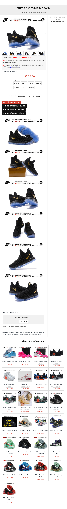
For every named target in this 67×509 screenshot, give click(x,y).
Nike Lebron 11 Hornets (25, 475)
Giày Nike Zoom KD (19, 332)
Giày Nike (12, 332)
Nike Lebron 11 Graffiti (9, 475)
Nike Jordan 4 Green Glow (9, 408)
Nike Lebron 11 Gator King (56, 452)
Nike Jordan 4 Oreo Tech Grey (56, 408)
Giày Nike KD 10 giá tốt (35, 334)
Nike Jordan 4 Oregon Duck (41, 408)
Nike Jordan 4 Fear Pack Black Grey (56, 385)
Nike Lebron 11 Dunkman (40, 452)
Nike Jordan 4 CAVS (40, 384)
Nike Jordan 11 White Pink (40, 362)
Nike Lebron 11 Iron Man (41, 475)
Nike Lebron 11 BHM (56, 430)
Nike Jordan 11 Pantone (9, 361)
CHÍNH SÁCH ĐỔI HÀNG (13, 113)
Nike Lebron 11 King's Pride (56, 475)
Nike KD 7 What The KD (40, 430)
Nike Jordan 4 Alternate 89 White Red (25, 385)
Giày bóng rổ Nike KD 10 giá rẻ (9, 334)
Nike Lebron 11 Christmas (9, 452)
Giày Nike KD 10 (28, 332)
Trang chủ (24, 12)
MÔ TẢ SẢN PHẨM (11, 102)
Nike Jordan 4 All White (9, 385)
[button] (2, 33)
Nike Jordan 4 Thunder (9, 430)
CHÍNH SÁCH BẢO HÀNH (14, 109)
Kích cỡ (15, 80)
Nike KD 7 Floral (25, 430)
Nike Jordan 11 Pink (25, 361)
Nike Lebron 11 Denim (25, 452)
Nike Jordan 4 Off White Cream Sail (25, 408)
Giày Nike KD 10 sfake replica (23, 334)
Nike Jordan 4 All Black (56, 362)
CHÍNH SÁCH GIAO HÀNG (14, 106)
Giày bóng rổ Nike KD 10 (38, 332)
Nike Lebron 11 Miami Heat (9, 498)
